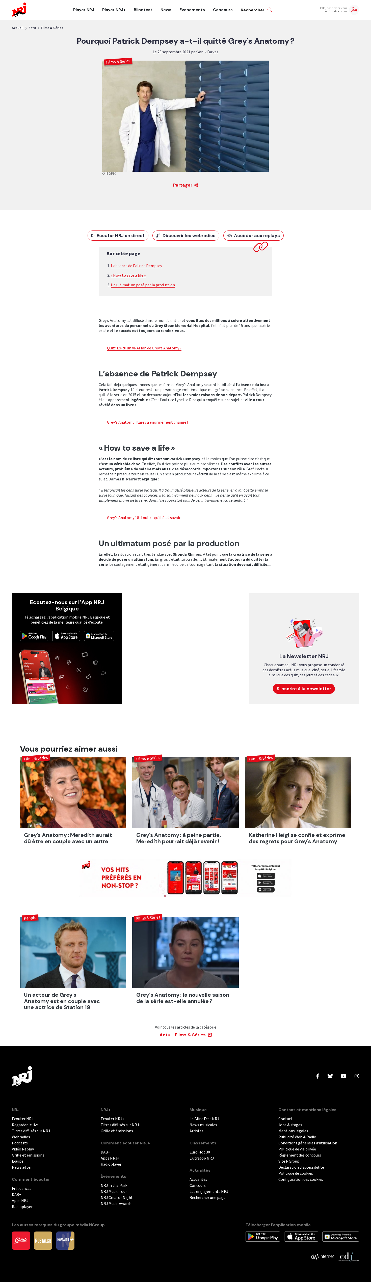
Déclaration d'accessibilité (301, 1167)
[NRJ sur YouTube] (344, 1076)
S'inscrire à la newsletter (304, 689)
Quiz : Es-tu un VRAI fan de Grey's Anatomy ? (144, 348)
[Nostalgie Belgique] (43, 1240)
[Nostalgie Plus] (65, 1240)
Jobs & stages (290, 1125)
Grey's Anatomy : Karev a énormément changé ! (147, 422)
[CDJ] (348, 1256)
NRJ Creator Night (117, 1197)
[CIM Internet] (322, 1256)
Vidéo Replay (23, 1149)
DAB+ (16, 1194)
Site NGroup (288, 1161)
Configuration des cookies (300, 1179)
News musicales (203, 1125)
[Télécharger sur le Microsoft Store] (99, 635)
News (166, 10)
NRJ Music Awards (116, 1204)
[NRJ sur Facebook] (318, 1076)
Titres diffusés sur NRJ (31, 1131)
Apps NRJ (20, 1200)
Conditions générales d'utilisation (307, 1143)
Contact (285, 1119)
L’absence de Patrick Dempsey (136, 266)
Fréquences (21, 1188)
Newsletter (22, 1167)
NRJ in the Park (114, 1185)
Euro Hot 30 (200, 1152)
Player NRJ (83, 10)
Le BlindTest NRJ (204, 1119)
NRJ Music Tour (114, 1191)
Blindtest (143, 10)
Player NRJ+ (114, 10)
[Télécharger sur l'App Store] (66, 635)
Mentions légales (293, 1131)
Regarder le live (25, 1125)
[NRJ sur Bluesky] (330, 1076)
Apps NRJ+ (110, 1158)
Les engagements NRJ (209, 1191)
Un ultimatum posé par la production (143, 285)
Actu (32, 28)
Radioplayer (22, 1207)
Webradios (21, 1137)
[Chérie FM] (21, 1240)
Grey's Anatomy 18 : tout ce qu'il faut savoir (143, 518)
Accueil (17, 28)
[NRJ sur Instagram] (357, 1076)
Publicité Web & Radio (297, 1137)
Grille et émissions (28, 1155)
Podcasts (20, 1143)
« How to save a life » (128, 275)
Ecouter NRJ (22, 1119)
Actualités (198, 1179)
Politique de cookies (295, 1173)
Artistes (196, 1131)
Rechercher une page (208, 1197)
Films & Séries (52, 28)
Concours (223, 10)
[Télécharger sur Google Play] (34, 635)
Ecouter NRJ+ (112, 1119)
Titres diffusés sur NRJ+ (121, 1125)
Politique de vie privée (297, 1149)
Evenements (192, 10)
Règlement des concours (299, 1155)
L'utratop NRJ (202, 1158)
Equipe (17, 1161)
